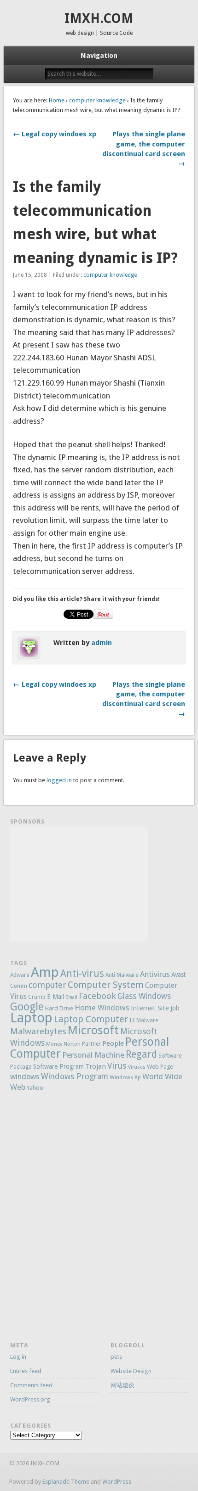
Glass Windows (144, 996)
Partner (91, 1044)
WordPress (116, 1481)
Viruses (137, 1067)
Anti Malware (122, 975)
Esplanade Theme (65, 1481)
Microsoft (93, 1030)
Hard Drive (59, 1008)
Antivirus (155, 974)
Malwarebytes (38, 1031)
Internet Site (150, 1008)
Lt (132, 1020)
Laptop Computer (91, 1019)
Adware (19, 975)
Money (54, 1044)
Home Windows (102, 1007)
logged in (59, 780)
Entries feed (25, 1371)
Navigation (99, 55)
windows (25, 1076)
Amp (45, 972)
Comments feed (31, 1385)
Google (27, 1006)
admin (101, 643)
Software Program (58, 1066)
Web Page (160, 1066)
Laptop (31, 1018)
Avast (178, 974)
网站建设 (122, 1385)
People (113, 1043)
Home (56, 100)
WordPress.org (30, 1399)
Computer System (106, 984)
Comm (18, 986)
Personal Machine (93, 1054)
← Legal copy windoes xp (54, 134)
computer (47, 985)
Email (71, 997)
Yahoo (35, 1087)
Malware (147, 1020)
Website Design (131, 1371)
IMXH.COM (99, 18)
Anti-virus (82, 973)
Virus (117, 1066)
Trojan (95, 1066)
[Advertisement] (79, 884)
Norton (72, 1044)
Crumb (37, 997)
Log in (18, 1356)
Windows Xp (125, 1077)
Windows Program (74, 1076)
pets (116, 1356)
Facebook (97, 996)
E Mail (55, 996)
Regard (141, 1054)
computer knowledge (97, 100)
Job (175, 1008)
